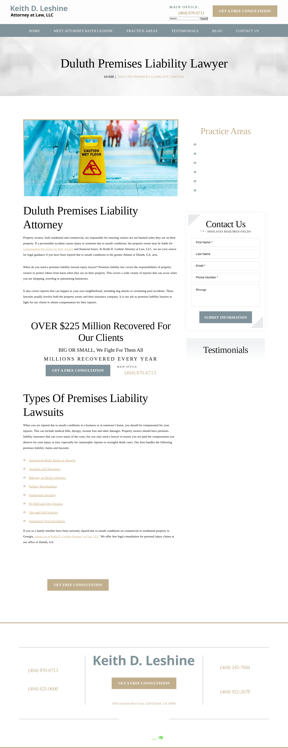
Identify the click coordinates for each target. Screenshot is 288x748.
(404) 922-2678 (235, 691)
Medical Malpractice (218, 154)
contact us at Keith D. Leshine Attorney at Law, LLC (66, 536)
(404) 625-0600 (43, 688)
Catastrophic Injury (217, 144)
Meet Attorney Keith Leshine (83, 31)
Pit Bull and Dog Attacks (46, 504)
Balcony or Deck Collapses (47, 477)
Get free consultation (78, 585)
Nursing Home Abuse (219, 163)
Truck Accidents (214, 181)
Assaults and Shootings (44, 469)
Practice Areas (142, 31)
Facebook (130, 719)
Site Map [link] (191, 730)
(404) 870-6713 (191, 13)
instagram (144, 719)
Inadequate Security (42, 495)
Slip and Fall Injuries (43, 512)
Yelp (158, 719)
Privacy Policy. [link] (209, 730)
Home (34, 31)
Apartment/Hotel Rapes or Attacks (52, 460)
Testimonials (185, 31)
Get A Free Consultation (245, 11)
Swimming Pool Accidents (47, 521)
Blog (217, 31)
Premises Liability (216, 172)
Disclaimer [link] (175, 730)
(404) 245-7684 (235, 667)
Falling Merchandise (43, 486)
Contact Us (247, 31)
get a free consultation (144, 683)
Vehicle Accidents (216, 190)
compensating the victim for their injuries (48, 249)
